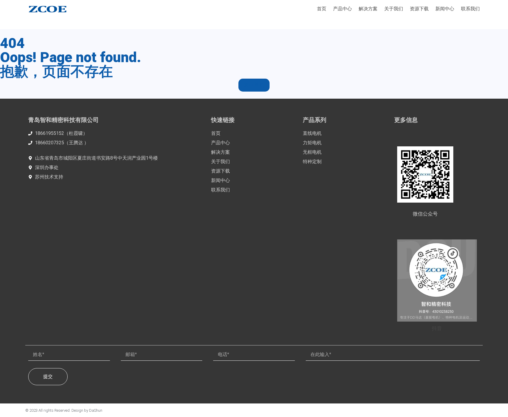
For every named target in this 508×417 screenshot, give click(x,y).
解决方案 (368, 8)
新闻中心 (444, 8)
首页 (321, 8)
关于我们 (393, 8)
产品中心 (342, 8)
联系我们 (470, 8)
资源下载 (419, 8)
